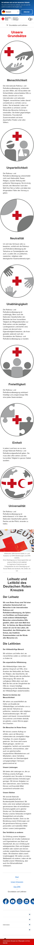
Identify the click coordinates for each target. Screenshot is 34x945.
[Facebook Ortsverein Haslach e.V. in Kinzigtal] (6, 901)
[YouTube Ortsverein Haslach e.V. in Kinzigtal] (13, 901)
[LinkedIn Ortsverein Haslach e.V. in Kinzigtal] (26, 901)
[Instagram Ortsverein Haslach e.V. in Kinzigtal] (19, 901)
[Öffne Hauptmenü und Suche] (30, 19)
